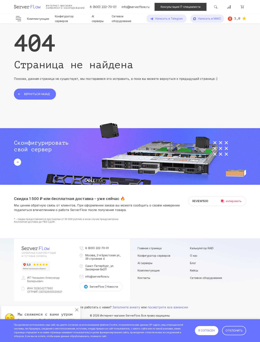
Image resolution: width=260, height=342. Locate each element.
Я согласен (206, 330)
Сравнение (229, 7)
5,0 (237, 18)
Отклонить (234, 330)
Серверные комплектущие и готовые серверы (39, 255)
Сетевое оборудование (206, 277)
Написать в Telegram (169, 18)
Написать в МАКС (209, 18)
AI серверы (145, 263)
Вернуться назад (37, 94)
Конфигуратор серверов (154, 255)
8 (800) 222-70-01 (103, 7)
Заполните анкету (126, 307)
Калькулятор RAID (202, 248)
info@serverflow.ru (135, 7)
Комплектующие (38, 18)
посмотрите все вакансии (168, 307)
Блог (193, 263)
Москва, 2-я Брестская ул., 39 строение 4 (103, 257)
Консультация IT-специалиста (180, 6)
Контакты (144, 277)
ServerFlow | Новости (104, 286)
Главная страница (150, 248)
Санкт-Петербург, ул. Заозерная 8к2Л (99, 267)
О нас (193, 255)
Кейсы (194, 270)
